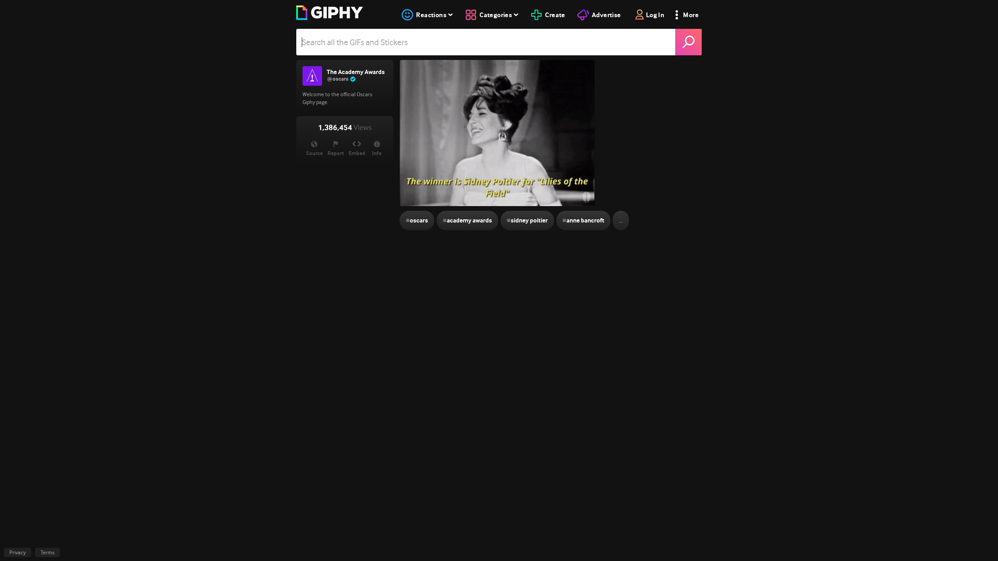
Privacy (17, 552)
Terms (48, 552)
